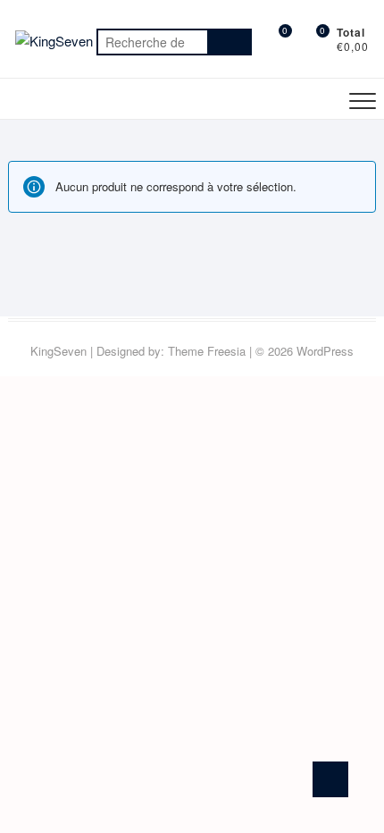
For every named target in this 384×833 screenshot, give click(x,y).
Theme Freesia (207, 350)
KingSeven (58, 350)
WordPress (325, 350)
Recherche (229, 42)
